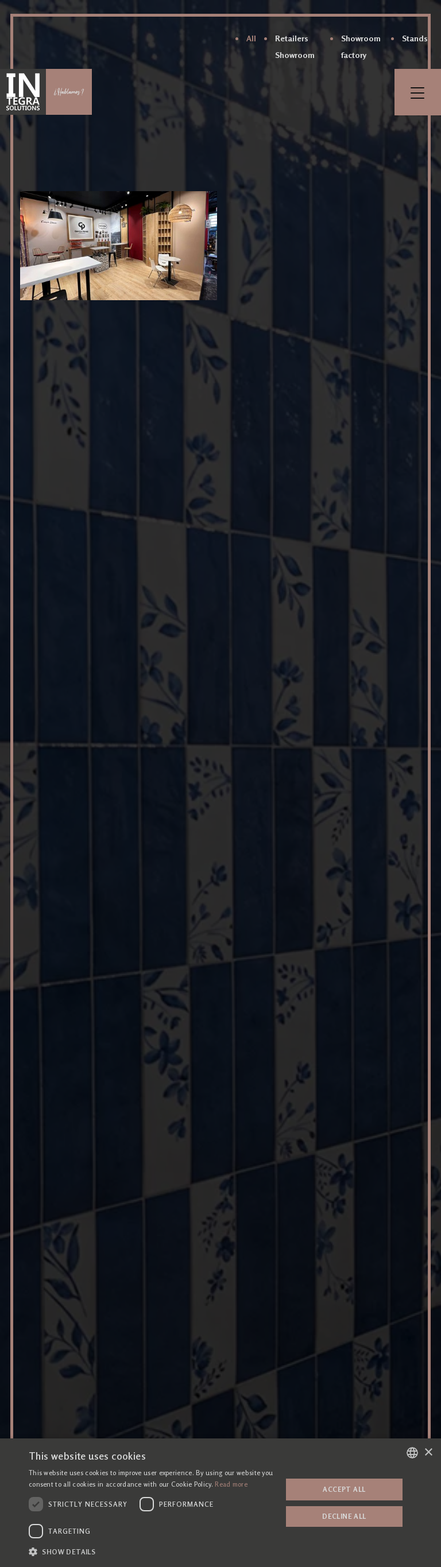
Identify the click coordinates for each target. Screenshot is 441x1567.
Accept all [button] (344, 1489)
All (251, 38)
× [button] (428, 1452)
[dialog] (220, 1502)
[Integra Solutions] (23, 92)
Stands (415, 38)
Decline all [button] (344, 1516)
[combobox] (412, 1453)
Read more (231, 1484)
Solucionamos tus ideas (69, 92)
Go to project (118, 245)
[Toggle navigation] (417, 92)
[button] (151, 1551)
